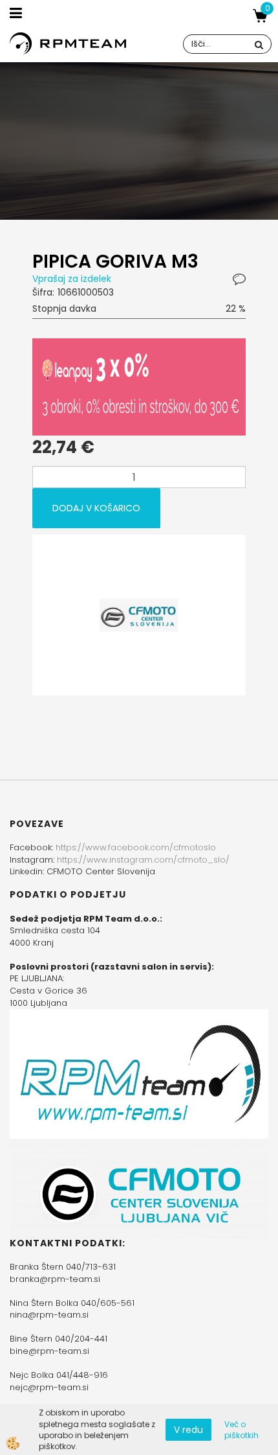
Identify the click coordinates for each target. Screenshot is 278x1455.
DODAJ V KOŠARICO (96, 508)
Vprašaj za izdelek (71, 278)
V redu (188, 1429)
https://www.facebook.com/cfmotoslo (136, 847)
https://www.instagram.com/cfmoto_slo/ (143, 860)
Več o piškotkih (241, 1430)
